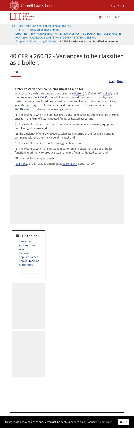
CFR (16, 72)
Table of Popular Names (28, 255)
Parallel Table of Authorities (29, 263)
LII (13, 26)
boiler (106, 93)
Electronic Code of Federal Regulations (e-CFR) (47, 26)
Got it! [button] (123, 422)
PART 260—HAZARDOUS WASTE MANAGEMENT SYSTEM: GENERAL (55, 37)
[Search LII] (109, 17)
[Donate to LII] (100, 17)
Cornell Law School (35, 5)
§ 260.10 (79, 93)
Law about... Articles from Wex (27, 245)
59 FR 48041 (69, 163)
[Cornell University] (14, 5)
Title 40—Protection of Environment (37, 29)
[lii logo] (22, 16)
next (120, 80)
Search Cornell (117, 6)
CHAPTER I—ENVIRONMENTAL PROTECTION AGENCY (47, 33)
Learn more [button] (105, 422)
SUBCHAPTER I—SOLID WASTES (102, 33)
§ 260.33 (42, 97)
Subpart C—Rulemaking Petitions (35, 41)
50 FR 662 (21, 163)
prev (111, 80)
